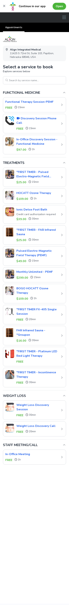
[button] (34, 104)
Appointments (13, 27)
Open (59, 6)
